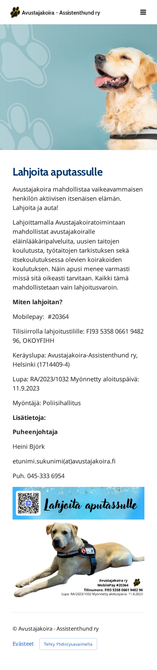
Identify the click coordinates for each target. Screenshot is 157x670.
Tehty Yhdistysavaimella (68, 644)
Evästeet (23, 644)
